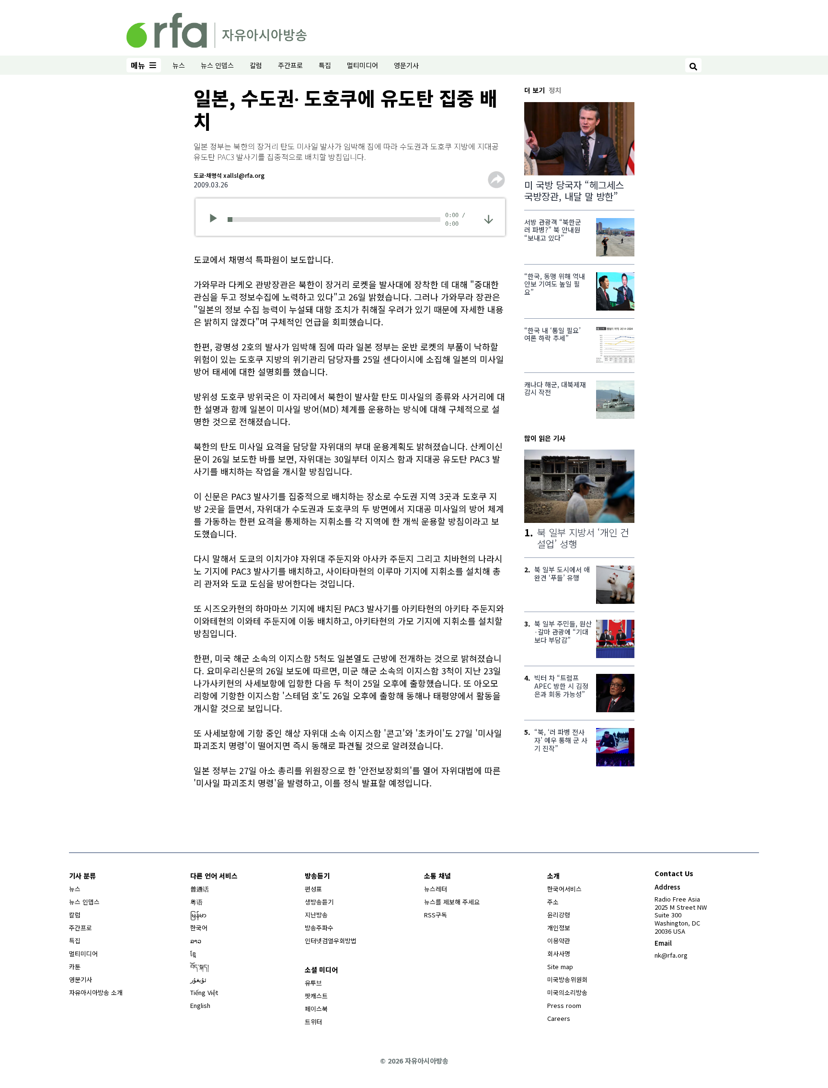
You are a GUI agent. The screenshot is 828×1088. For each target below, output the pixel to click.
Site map (560, 966)
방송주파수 (319, 927)
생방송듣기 (319, 901)
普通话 (199, 888)
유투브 (313, 982)
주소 (553, 901)
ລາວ (195, 940)
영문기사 (406, 65)
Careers (558, 1018)
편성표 (313, 888)
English (200, 1005)
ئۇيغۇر (198, 979)
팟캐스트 (316, 995)
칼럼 (256, 65)
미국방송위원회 (567, 979)
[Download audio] (488, 218)
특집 (325, 65)
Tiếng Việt (204, 992)
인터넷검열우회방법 (330, 940)
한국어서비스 (564, 888)
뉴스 (178, 65)
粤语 (196, 901)
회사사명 (558, 953)
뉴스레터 (435, 888)
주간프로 (290, 65)
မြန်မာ (198, 914)
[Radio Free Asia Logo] (216, 29)
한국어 (198, 927)
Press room (564, 1005)
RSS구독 (435, 914)
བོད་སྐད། (199, 966)
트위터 (313, 1021)
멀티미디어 (362, 65)
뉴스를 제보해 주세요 (452, 901)
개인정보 (558, 927)
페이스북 (316, 1008)
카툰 (74, 966)
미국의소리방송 (567, 992)
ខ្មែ (193, 953)
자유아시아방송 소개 (96, 992)
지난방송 (316, 914)
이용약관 (558, 940)
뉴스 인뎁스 (217, 65)
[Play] (216, 219)
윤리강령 (558, 914)
